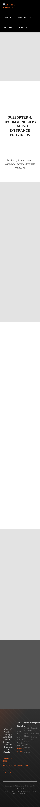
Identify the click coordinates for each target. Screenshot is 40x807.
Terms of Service (9, 791)
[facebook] (5, 771)
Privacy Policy (23, 793)
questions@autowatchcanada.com (15, 766)
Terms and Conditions (23, 791)
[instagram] (10, 771)
